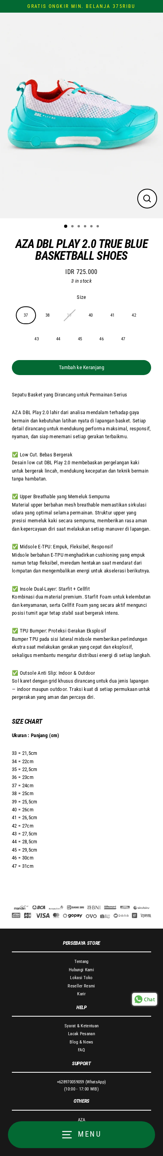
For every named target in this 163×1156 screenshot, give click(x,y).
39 (69, 315)
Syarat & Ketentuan (81, 1025)
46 (101, 339)
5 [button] (92, 227)
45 (80, 339)
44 (58, 339)
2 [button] (73, 227)
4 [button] (86, 227)
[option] (81, 115)
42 (134, 315)
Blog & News (81, 1042)
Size (81, 297)
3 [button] (80, 227)
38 (47, 315)
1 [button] (66, 227)
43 (36, 339)
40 (91, 315)
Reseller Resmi (81, 986)
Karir (81, 993)
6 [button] (98, 227)
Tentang (81, 961)
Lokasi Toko (81, 977)
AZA (81, 1119)
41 (112, 315)
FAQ (81, 1050)
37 (26, 315)
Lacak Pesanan (81, 1033)
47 (123, 339)
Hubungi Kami (81, 969)
